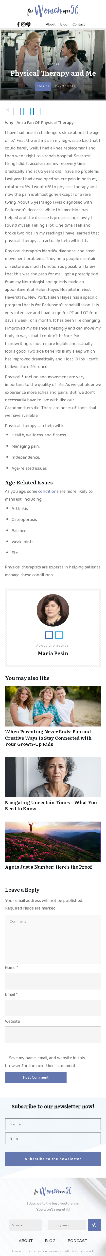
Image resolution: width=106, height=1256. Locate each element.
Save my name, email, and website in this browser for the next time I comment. (45, 1063)
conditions (48, 493)
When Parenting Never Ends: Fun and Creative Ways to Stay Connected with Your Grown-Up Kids (53, 719)
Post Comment (36, 1077)
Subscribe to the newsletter (53, 1159)
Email (11, 996)
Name (11, 969)
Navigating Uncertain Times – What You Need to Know (53, 786)
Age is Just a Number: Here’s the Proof (53, 848)
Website (12, 1023)
